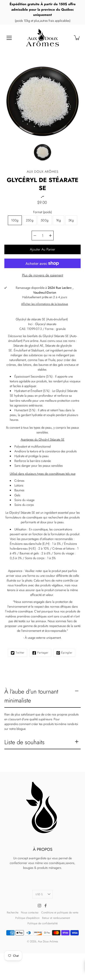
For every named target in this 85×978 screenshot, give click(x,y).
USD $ (39, 894)
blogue (21, 728)
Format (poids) (42, 212)
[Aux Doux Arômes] (42, 37)
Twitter (20, 653)
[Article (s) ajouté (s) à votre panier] (77, 37)
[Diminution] (35, 235)
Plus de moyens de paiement (42, 275)
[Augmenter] (50, 235)
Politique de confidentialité (42, 923)
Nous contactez (30, 912)
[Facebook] (46, 905)
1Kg (58, 220)
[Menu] (9, 37)
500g (44, 220)
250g (29, 220)
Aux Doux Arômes (48, 941)
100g (14, 220)
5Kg (71, 220)
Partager (42, 653)
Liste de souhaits (24, 742)
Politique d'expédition (27, 918)
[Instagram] (39, 905)
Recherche (12, 912)
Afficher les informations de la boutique (44, 304)
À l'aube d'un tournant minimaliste (31, 696)
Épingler (66, 653)
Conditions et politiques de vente (59, 912)
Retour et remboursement (56, 918)
